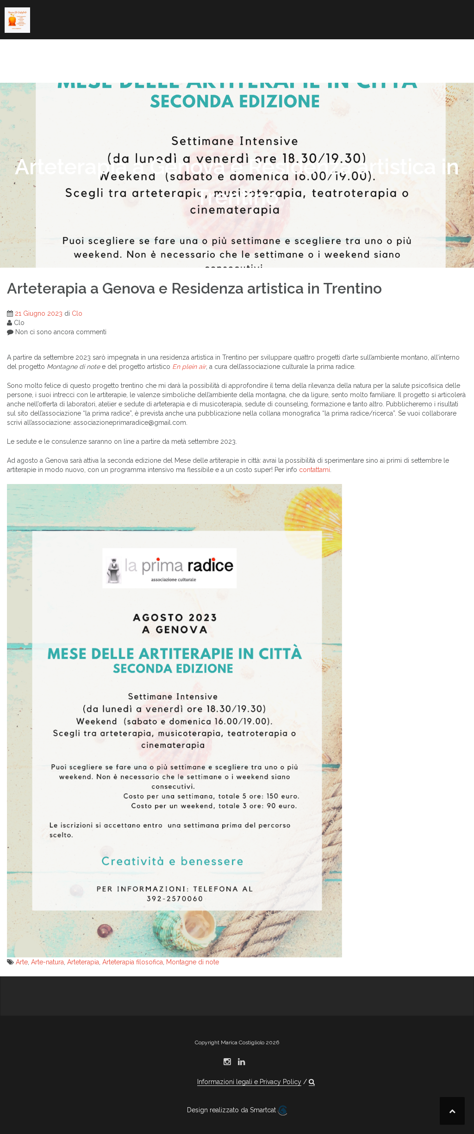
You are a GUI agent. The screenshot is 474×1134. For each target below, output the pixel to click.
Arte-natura (47, 962)
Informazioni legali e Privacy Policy (249, 1081)
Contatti (277, 65)
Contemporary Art (183, 53)
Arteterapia (83, 962)
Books (124, 53)
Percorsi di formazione (51, 65)
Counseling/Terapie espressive (310, 53)
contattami (314, 469)
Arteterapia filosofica (132, 962)
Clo (77, 313)
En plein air (189, 366)
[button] (309, 67)
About (17, 53)
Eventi (179, 65)
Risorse (218, 65)
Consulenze (131, 65)
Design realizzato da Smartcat (232, 1110)
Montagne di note (192, 962)
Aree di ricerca (70, 53)
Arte (22, 962)
